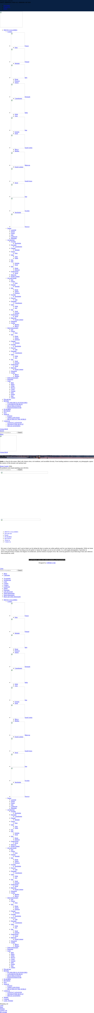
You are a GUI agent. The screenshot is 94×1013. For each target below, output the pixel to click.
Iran (26, 196)
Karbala (17, 132)
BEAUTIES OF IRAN (14, 406)
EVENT (9, 416)
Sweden (27, 211)
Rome (16, 79)
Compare (6, 999)
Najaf (16, 133)
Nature (9, 228)
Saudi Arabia (28, 147)
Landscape (14, 236)
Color (9, 381)
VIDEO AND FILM (13, 417)
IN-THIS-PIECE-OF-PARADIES (17, 402)
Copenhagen (18, 98)
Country (9, 31)
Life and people (11, 278)
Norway (27, 226)
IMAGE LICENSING (13, 426)
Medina (17, 151)
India (26, 112)
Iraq (26, 130)
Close (1, 568)
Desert (13, 231)
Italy (26, 77)
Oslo (16, 299)
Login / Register (8, 1000)
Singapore (14, 321)
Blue (12, 383)
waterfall (13, 230)
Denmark (27, 97)
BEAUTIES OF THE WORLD (16, 419)
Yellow (13, 397)
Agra (16, 116)
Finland (27, 62)
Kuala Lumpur (19, 167)
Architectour (11, 240)
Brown (13, 387)
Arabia (13, 323)
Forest (13, 233)
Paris (16, 47)
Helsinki (17, 63)
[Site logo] (11, 27)
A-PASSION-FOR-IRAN (15, 404)
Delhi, (16, 258)
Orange (13, 391)
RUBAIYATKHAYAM (14, 407)
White (13, 386)
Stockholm (18, 212)
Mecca (17, 149)
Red (12, 396)
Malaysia (27, 165)
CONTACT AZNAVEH (14, 422)
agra (16, 308)
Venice (17, 82)
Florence (17, 81)
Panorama (10, 379)
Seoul (16, 183)
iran (12, 329)
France (27, 46)
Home (2, 466)
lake (12, 235)
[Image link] (24, 473)
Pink (12, 392)
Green (13, 389)
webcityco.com (50, 563)
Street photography (12, 328)
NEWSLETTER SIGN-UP (15, 424)
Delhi (16, 114)
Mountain (14, 238)
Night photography (12, 378)
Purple (13, 394)
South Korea (28, 181)
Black (12, 384)
